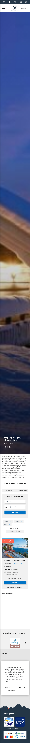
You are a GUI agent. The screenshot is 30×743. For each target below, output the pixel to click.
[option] (15, 548)
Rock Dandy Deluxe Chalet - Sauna (14, 560)
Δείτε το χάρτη (18, 563)
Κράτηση (15, 582)
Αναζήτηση (15, 512)
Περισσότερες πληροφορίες (15, 587)
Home (5, 443)
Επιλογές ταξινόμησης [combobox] (14, 531)
